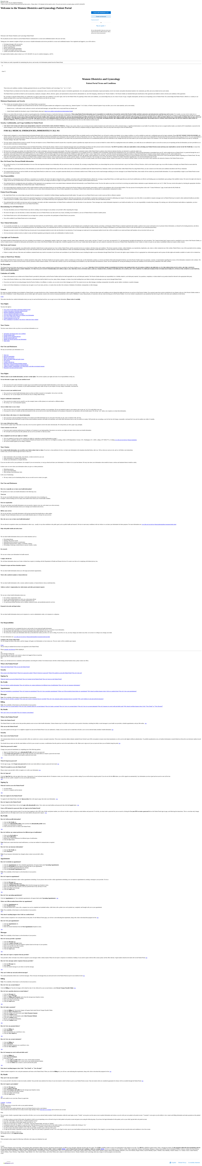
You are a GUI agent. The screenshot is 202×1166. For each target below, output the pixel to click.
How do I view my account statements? (88, 706)
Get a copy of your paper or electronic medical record (17, 309)
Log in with (97, 12)
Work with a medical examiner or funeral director (16, 365)
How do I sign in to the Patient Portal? (52, 679)
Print (2, 1112)
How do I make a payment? (52, 706)
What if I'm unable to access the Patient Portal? (60, 673)
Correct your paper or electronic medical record (15, 311)
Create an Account (101, 16)
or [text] (101, 22)
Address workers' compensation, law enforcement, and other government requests (24, 366)
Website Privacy (182, 1162)
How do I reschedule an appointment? (10, 691)
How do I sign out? (77, 673)
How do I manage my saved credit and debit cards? (111, 706)
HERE (64, 1149)
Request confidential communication (13, 312)
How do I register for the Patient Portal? (32, 679)
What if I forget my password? (40, 673)
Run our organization (9, 356)
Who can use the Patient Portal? (22, 666)
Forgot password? (95, 19)
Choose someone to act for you (11, 318)
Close (2, 296)
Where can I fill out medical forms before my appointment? (72, 691)
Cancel (2, 1146)
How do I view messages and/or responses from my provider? (62, 699)
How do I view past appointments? (128, 691)
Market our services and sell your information (15, 339)
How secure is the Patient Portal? (9, 673)
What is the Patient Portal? (7, 666)
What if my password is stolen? (25, 673)
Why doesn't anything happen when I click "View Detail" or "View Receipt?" (143, 706)
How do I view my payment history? (69, 706)
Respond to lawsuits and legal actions (13, 367)
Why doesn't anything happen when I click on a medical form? (103, 691)
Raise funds (7, 340)
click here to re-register (45, 1109)
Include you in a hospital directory (12, 336)
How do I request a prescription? (25, 712)
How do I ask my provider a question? (10, 699)
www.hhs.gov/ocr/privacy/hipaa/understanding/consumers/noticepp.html (32, 636)
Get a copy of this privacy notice (12, 316)
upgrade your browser (9, 649)
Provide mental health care (10, 338)
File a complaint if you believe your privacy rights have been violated (21, 319)
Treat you (6, 355)
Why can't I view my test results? (9, 712)
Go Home (8, 1102)
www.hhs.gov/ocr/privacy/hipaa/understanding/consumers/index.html (159, 524)
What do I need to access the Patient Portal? (11, 679)
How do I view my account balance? (10, 706)
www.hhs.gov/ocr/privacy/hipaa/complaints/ (126, 440)
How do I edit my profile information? (10, 685)
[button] (104, 12)
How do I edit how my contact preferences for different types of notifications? (39, 685)
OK (2, 658)
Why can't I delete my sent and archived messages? (91, 699)
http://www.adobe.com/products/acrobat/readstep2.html (58, 111)
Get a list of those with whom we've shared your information (19, 315)
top (146, 723)
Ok (1, 652)
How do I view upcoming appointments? (47, 691)
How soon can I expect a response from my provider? (33, 699)
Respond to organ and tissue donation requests (15, 363)
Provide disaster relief (9, 335)
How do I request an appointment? (28, 691)
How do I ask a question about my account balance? (32, 706)
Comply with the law (9, 362)
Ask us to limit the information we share (14, 313)
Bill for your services (9, 357)
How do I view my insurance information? (69, 685)
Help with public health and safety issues (14, 359)
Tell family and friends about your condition (15, 333)
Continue (3, 1102)
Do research (7, 360)
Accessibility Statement (194, 1162)
